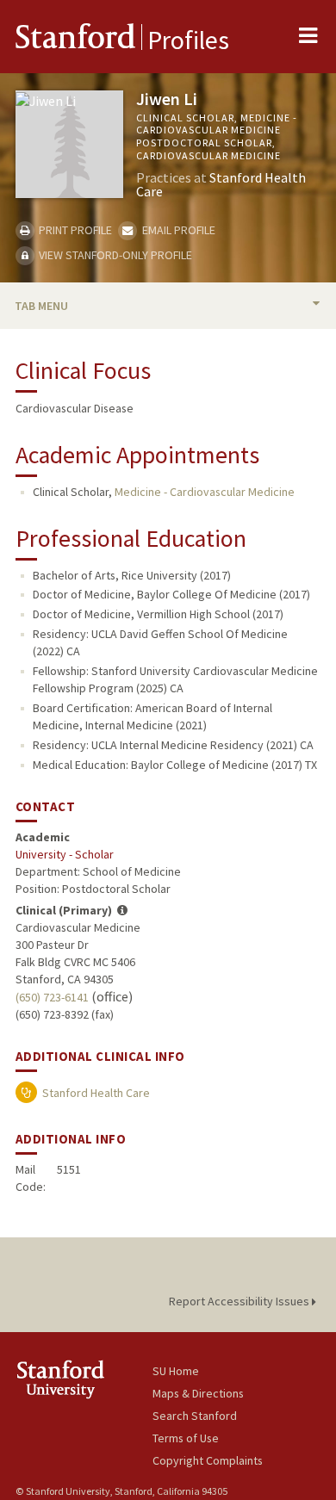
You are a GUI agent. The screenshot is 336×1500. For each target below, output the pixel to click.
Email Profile (177, 230)
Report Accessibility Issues (240, 1301)
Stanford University (84, 1379)
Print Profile (74, 230)
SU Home (175, 1371)
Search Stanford (194, 1415)
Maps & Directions (198, 1393)
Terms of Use (185, 1438)
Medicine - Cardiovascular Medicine (205, 491)
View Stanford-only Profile (114, 255)
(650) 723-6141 (52, 997)
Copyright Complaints (207, 1460)
